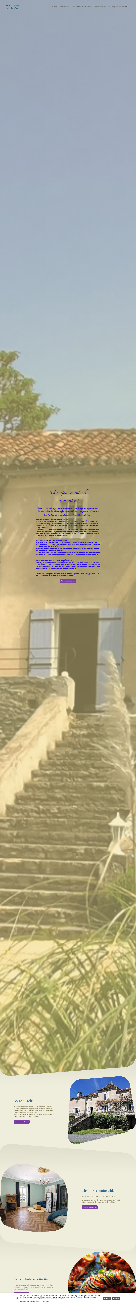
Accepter (107, 1298)
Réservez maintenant (68, 581)
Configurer (46, 1301)
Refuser (116, 1298)
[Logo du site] (12, 11)
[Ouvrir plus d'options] (131, 7)
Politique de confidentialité (29, 1301)
